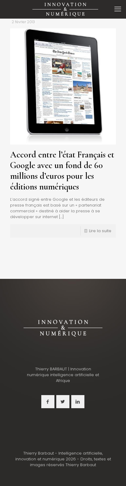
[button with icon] (47, 401)
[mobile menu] (118, 9)
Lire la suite (100, 231)
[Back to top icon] (113, 473)
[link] (63, 328)
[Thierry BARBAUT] (65, 9)
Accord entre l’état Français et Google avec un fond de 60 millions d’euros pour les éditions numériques (62, 170)
